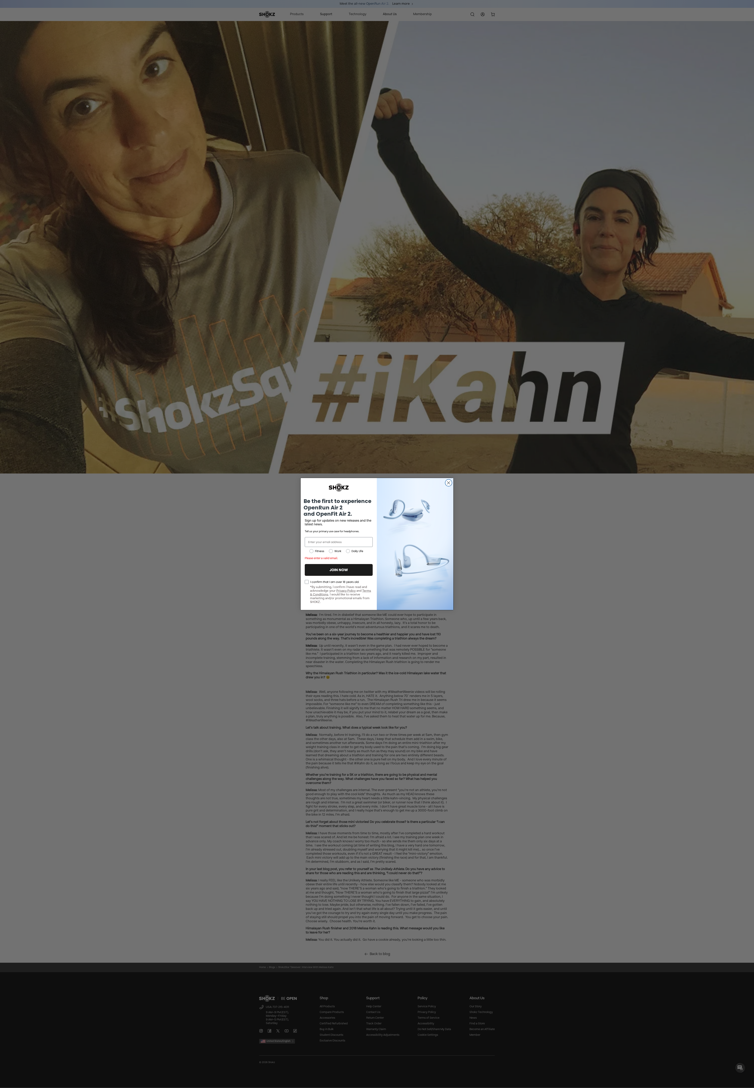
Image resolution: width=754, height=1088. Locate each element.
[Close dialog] (448, 482)
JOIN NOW (338, 569)
